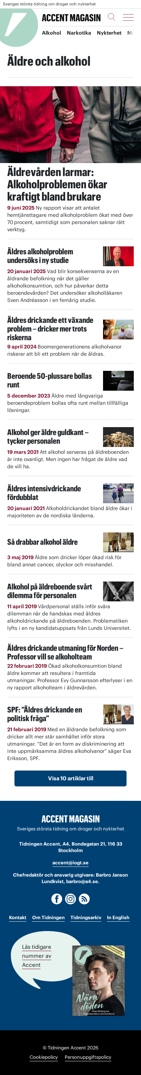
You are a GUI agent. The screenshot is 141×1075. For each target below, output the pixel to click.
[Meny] (128, 17)
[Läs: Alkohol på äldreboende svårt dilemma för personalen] (118, 591)
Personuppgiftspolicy (88, 1057)
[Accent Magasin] (71, 17)
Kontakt (17, 917)
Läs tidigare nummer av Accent (36, 955)
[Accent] (70, 819)
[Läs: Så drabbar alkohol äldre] (118, 542)
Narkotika (79, 33)
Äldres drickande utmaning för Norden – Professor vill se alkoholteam (65, 652)
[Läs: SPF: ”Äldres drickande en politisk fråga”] (118, 714)
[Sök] (111, 17)
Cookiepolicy (44, 1057)
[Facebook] (56, 899)
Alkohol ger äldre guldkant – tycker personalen (48, 436)
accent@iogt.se (70, 863)
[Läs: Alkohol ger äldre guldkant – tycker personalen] (118, 437)
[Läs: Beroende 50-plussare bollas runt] (118, 381)
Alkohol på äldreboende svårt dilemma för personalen (49, 591)
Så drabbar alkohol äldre (42, 542)
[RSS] (84, 899)
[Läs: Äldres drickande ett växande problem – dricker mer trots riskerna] (118, 329)
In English (118, 917)
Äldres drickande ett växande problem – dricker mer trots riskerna (50, 328)
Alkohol (51, 33)
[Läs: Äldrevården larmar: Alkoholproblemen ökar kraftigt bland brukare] (70, 124)
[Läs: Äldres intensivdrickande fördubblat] (118, 493)
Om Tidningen (48, 917)
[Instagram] (70, 899)
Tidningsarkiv (85, 917)
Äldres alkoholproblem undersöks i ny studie (40, 256)
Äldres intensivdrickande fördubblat (44, 493)
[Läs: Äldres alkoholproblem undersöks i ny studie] (118, 256)
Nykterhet (109, 33)
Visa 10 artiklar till (70, 778)
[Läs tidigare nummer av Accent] (98, 980)
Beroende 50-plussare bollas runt (49, 380)
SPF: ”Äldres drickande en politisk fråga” (44, 714)
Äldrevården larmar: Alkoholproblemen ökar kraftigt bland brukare (57, 184)
